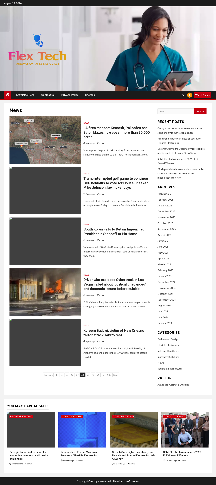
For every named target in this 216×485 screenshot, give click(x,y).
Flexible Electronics (168, 344)
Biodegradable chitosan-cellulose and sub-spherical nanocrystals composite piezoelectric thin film (180, 173)
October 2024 (165, 293)
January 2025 (164, 275)
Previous (48, 374)
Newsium (118, 481)
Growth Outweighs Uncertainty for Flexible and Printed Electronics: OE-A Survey (133, 455)
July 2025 (162, 240)
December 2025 (166, 211)
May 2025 (163, 252)
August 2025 (164, 234)
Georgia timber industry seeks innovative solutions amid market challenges (29, 455)
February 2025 (165, 270)
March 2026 (164, 193)
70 (93, 374)
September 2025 (166, 228)
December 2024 (166, 281)
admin (101, 143)
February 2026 (165, 199)
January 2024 (164, 323)
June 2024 (163, 317)
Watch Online (202, 95)
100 (109, 374)
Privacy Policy (69, 94)
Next (115, 374)
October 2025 (165, 223)
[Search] (183, 95)
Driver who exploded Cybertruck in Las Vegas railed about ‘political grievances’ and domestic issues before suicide (114, 284)
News (86, 123)
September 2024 (166, 299)
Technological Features (169, 368)
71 (98, 374)
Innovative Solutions (168, 356)
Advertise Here (25, 94)
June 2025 (163, 246)
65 (67, 374)
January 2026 (164, 205)
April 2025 (163, 258)
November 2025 (166, 217)
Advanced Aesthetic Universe (173, 384)
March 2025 (164, 264)
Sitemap (90, 94)
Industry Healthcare (168, 350)
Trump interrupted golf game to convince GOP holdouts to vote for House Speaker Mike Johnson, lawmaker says (115, 183)
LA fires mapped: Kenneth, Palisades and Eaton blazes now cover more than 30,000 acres (116, 132)
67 (77, 374)
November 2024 (166, 287)
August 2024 (164, 305)
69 (87, 374)
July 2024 (162, 311)
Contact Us (48, 94)
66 (72, 374)
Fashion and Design (167, 339)
